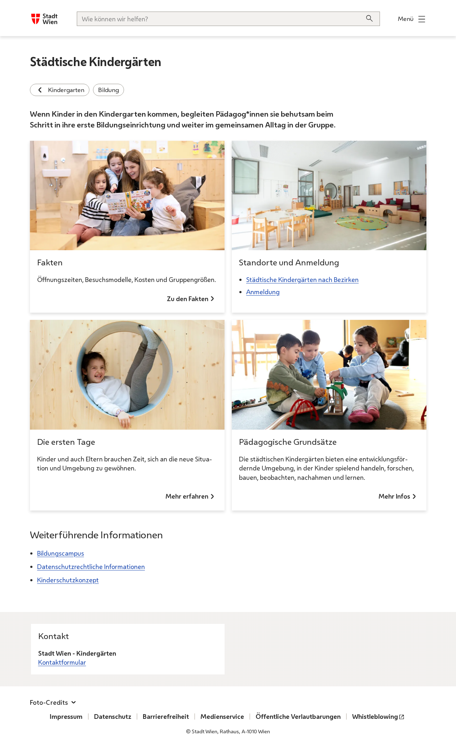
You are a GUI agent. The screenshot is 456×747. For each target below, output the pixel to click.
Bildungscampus (60, 553)
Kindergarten (66, 90)
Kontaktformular (62, 662)
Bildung (108, 90)
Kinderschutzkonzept (68, 580)
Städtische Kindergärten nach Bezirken (302, 279)
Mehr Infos (394, 496)
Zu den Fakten (187, 298)
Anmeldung (263, 291)
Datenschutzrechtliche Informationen (91, 566)
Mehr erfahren (186, 496)
